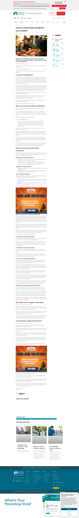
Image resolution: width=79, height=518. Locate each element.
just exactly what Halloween (29, 103)
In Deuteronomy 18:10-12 (20, 291)
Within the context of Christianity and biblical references (24, 241)
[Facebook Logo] (54, 491)
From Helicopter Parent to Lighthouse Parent (55, 448)
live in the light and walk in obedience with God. (28, 309)
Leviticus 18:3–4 (20, 159)
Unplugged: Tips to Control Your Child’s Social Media (22, 446)
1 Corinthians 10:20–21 (21, 179)
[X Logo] (56, 491)
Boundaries (50, 418)
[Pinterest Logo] (62, 491)
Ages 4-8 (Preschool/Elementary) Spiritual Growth (39, 418)
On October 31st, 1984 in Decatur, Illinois (22, 85)
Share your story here (45, 467)
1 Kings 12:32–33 (25, 168)
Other (62, 8)
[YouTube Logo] (58, 491)
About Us (27, 471)
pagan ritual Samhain (31, 117)
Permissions (44, 491)
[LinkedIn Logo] (64, 491)
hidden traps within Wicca (32, 221)
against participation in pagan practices (31, 271)
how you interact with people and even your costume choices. (33, 283)
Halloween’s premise (36, 225)
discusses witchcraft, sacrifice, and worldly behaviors (32, 288)
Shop (44, 471)
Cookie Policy (39, 491)
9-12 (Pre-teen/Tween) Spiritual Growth (23, 418)
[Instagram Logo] (60, 491)
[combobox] (59, 22)
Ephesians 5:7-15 (18, 304)
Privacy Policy (34, 491)
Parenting (54, 418)
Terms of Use (29, 491)
